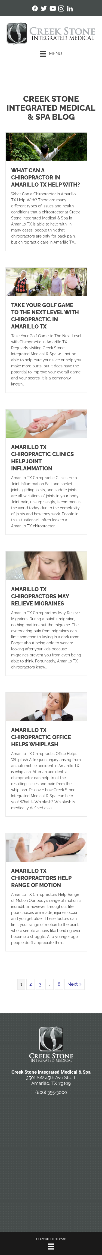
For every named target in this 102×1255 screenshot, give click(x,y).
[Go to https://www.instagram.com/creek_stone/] (61, 9)
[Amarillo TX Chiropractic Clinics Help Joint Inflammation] (46, 423)
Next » (74, 984)
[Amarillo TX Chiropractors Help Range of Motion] (46, 847)
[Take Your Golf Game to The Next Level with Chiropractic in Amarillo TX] (46, 281)
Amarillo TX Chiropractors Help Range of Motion (41, 878)
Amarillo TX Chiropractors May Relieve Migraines (40, 596)
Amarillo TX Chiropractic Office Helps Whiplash (41, 737)
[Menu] (51, 1246)
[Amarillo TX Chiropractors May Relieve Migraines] (46, 565)
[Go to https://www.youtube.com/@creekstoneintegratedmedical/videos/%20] (52, 9)
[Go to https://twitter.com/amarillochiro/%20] (44, 9)
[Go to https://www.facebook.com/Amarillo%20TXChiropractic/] (35, 9)
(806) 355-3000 (51, 1092)
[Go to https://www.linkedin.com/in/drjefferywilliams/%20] (70, 9)
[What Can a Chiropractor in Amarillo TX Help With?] (46, 146)
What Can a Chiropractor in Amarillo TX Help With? (45, 177)
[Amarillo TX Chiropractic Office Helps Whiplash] (46, 706)
